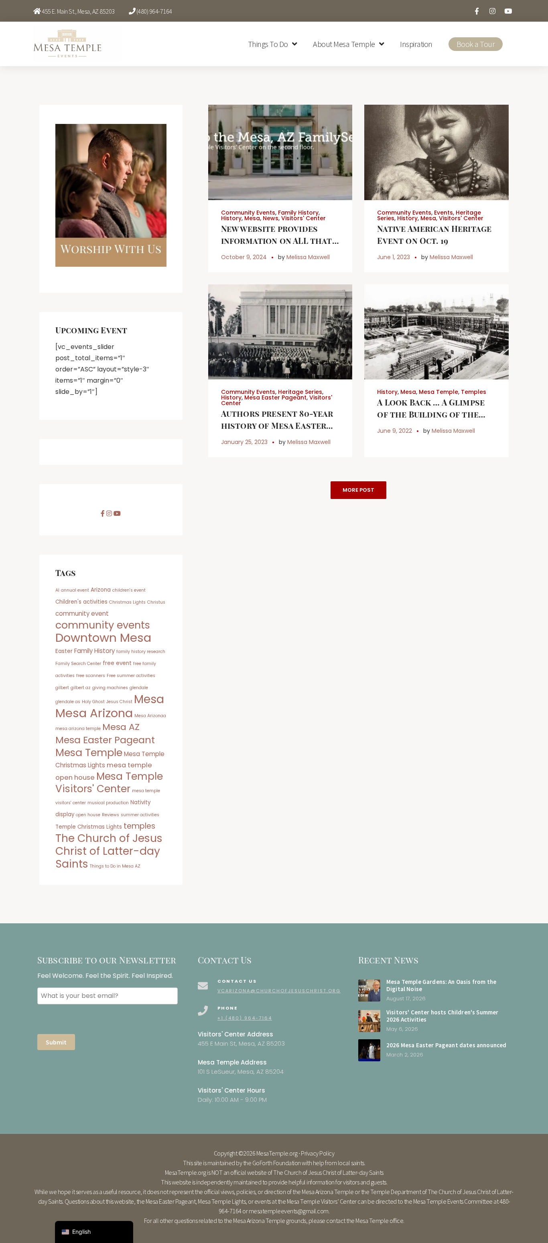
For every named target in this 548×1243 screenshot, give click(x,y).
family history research (140, 652)
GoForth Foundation (276, 1163)
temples (139, 826)
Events (443, 213)
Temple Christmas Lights (88, 827)
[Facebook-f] (476, 11)
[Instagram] (492, 11)
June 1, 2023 (393, 257)
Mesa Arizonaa (150, 716)
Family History (298, 213)
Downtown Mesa (103, 637)
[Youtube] (508, 11)
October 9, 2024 (244, 257)
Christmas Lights (127, 602)
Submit (56, 1042)
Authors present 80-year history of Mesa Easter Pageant (277, 425)
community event (82, 613)
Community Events (248, 213)
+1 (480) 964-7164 (244, 1018)
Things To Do (268, 44)
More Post (358, 490)
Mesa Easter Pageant (275, 397)
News (270, 218)
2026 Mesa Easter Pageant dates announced (446, 1045)
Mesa (252, 218)
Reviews (110, 815)
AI (57, 590)
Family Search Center (78, 664)
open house (88, 815)
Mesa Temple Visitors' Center (109, 782)
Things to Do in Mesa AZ (115, 866)
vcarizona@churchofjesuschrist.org (279, 991)
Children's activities (81, 602)
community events (102, 625)
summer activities (140, 815)
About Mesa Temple (344, 44)
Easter (64, 651)
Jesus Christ (119, 702)
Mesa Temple (438, 392)
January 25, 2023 (244, 442)
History (231, 218)
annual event (75, 590)
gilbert (62, 688)
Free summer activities (131, 676)
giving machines (110, 688)
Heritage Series (300, 392)
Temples (473, 392)
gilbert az (81, 688)
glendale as (67, 702)
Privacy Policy (317, 1153)
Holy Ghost (93, 702)
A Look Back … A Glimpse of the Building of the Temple (431, 414)
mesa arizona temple (78, 729)
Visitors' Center (303, 218)
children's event (129, 590)
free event (117, 663)
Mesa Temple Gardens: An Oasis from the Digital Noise (441, 985)
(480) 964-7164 (154, 11)
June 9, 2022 (394, 431)
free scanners (90, 676)
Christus (156, 602)
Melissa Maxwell (308, 257)
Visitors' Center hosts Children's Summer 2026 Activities (442, 1016)
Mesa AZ (121, 727)
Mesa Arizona (94, 713)
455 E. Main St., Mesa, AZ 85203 (78, 11)
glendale (139, 688)
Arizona (101, 590)
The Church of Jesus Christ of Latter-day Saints (108, 851)
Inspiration (416, 44)
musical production (108, 803)
